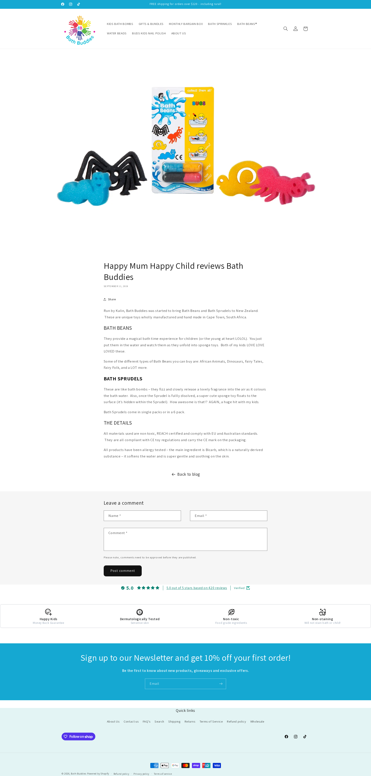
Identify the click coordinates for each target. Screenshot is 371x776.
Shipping (174, 721)
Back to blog (188, 474)
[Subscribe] (221, 684)
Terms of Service (211, 721)
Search (159, 721)
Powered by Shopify (98, 773)
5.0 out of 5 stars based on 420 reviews (197, 588)
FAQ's (147, 721)
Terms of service (163, 773)
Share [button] (112, 299)
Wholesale (257, 721)
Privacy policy (141, 773)
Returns (190, 721)
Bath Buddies (78, 773)
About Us (113, 721)
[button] (285, 29)
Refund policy (236, 721)
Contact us (131, 721)
